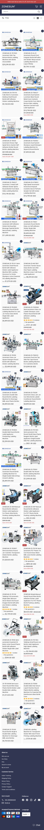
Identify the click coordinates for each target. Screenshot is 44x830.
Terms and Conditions (8, 789)
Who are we (5, 756)
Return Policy (6, 781)
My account (5, 767)
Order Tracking (6, 775)
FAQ (3, 762)
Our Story (4, 759)
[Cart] (36, 6)
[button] (28, 320)
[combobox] (22, 12)
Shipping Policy (6, 778)
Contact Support (7, 787)
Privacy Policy (6, 784)
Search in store (6, 764)
